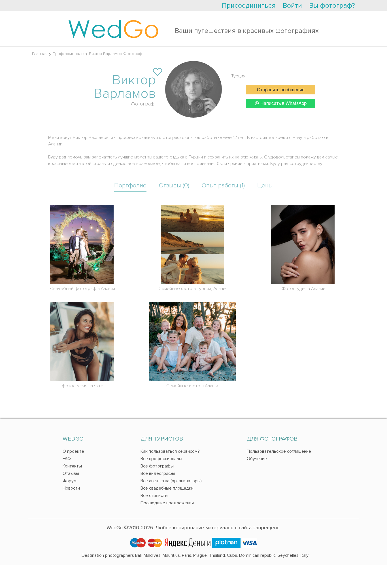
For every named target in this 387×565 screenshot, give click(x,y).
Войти (292, 5)
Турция (238, 76)
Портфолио (130, 185)
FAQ (67, 459)
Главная (40, 53)
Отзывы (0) (174, 185)
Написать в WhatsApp (283, 104)
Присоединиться (249, 5)
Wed (113, 28)
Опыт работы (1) (223, 185)
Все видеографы (158, 473)
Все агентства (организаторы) (171, 481)
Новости (71, 488)
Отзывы (71, 473)
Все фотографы (157, 466)
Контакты (72, 466)
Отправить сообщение (281, 90)
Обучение (257, 459)
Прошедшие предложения (167, 503)
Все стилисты (154, 495)
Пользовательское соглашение (279, 451)
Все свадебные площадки (167, 488)
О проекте (73, 451)
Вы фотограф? (332, 5)
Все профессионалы (161, 459)
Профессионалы (68, 53)
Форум (69, 481)
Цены (265, 185)
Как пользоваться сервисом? (170, 451)
